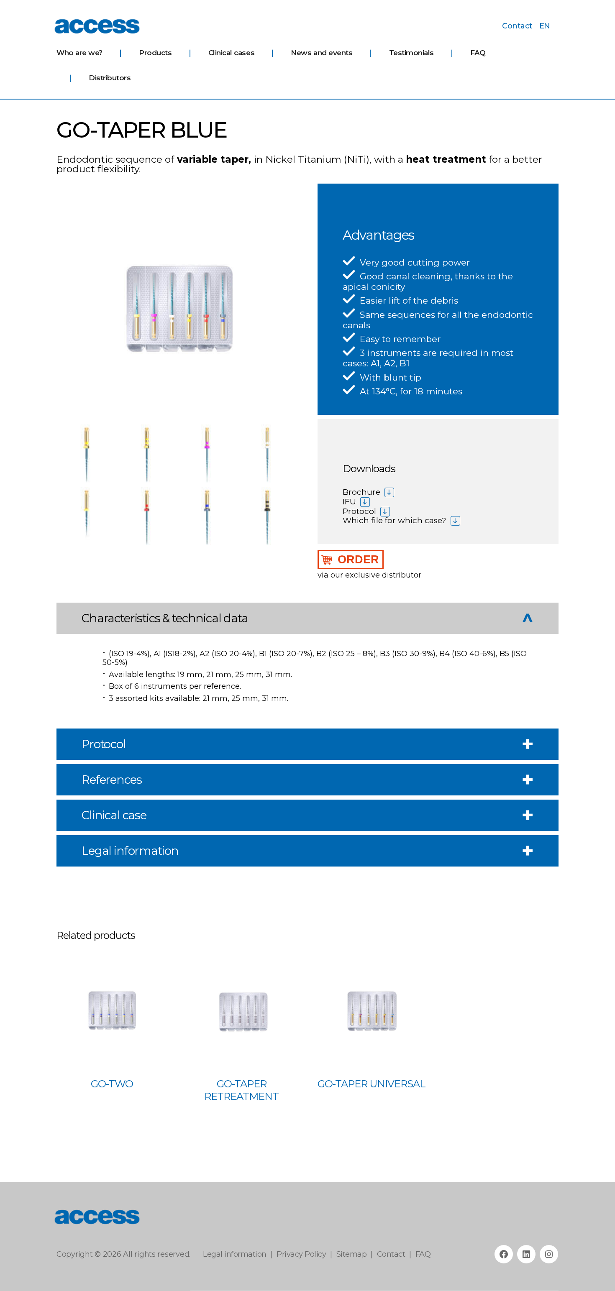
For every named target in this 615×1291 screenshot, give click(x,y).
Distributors (110, 78)
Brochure (361, 492)
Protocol (359, 511)
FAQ (478, 53)
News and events (321, 53)
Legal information (234, 1254)
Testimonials (411, 53)
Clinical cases (231, 53)
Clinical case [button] (114, 815)
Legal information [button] (130, 851)
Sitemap (351, 1254)
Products (155, 53)
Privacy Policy (301, 1254)
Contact (517, 26)
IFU (349, 501)
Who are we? (79, 53)
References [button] (111, 779)
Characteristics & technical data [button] (165, 618)
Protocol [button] (104, 744)
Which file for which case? (394, 520)
